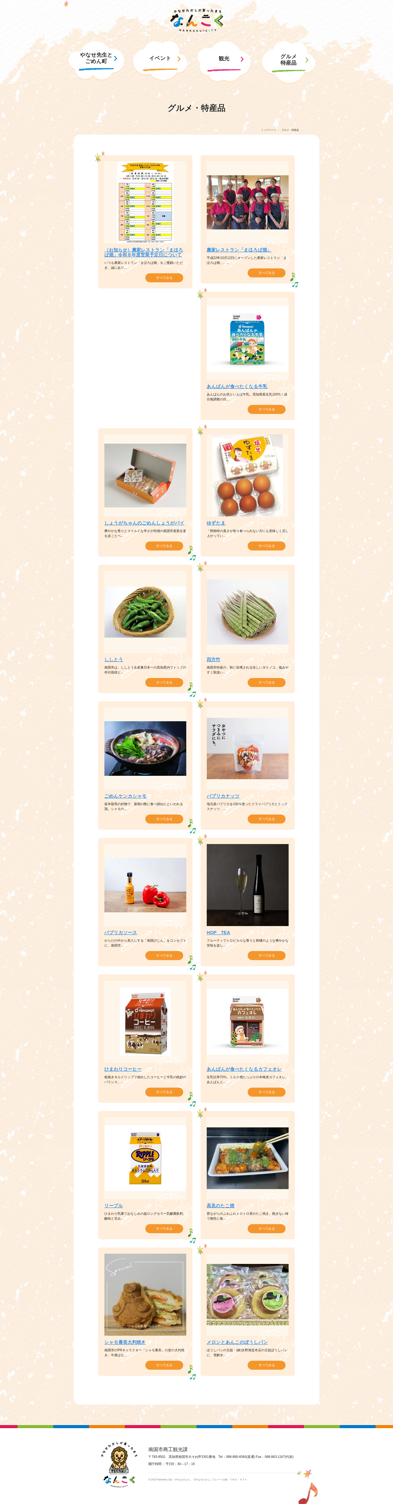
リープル (113, 1205)
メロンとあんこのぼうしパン (237, 1342)
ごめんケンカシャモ (125, 796)
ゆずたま (216, 522)
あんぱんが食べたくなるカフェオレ (244, 1069)
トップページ (268, 130)
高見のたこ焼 (220, 1205)
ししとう (113, 659)
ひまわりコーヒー (123, 1069)
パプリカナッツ (223, 796)
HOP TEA (218, 932)
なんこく (196, 20)
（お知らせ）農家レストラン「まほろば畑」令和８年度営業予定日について (143, 252)
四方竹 (213, 659)
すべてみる (164, 277)
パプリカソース (120, 932)
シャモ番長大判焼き (125, 1342)
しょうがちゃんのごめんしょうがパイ (144, 522)
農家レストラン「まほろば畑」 (239, 249)
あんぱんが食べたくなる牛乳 (237, 386)
